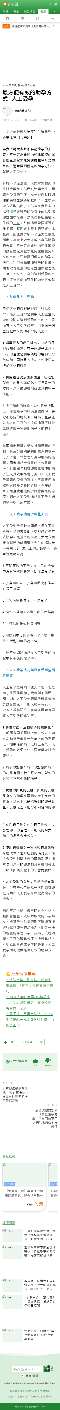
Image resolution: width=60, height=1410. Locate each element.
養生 (16, 11)
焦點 (5, 11)
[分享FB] (7, 18)
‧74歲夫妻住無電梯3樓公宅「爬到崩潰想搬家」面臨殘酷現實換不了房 (28, 1002)
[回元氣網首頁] (13, 4)
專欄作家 (47, 1396)
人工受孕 (17, 171)
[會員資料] (50, 4)
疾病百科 (12, 1396)
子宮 (16, 222)
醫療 (43, 11)
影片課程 (9, 1183)
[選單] (56, 4)
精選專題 (45, 1391)
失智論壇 (29, 11)
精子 (13, 211)
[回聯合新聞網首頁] (4, 4)
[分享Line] (22, 18)
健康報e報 (32, 1375)
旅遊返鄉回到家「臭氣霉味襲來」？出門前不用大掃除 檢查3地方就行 (34, 26)
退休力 (23, 1396)
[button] (55, 11)
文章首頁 (35, 1396)
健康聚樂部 (31, 1391)
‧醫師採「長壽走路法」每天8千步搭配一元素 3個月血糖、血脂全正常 (30, 1019)
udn (4, 85)
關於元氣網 (16, 1391)
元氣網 (12, 85)
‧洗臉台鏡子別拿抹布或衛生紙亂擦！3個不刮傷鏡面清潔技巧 (29, 985)
